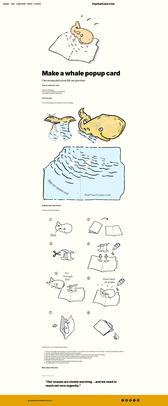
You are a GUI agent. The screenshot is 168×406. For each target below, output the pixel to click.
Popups (6, 4)
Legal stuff (21, 4)
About (29, 4)
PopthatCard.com (103, 3)
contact (37, 4)
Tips (13, 4)
